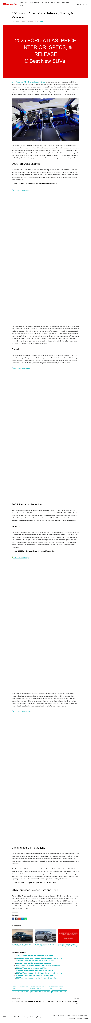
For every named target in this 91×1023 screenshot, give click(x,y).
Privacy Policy (82, 1015)
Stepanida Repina (19, 21)
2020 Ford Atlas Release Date (41, 991)
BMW (31, 3)
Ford (26, 3)
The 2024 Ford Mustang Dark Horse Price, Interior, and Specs (38, 965)
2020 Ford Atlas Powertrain (39, 989)
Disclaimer (74, 1015)
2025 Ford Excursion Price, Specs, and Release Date (34, 975)
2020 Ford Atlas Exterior (56, 986)
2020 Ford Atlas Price (56, 989)
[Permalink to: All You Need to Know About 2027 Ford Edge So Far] (45, 936)
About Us (61, 1015)
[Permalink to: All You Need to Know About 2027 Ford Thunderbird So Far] (22, 936)
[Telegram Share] (22, 919)
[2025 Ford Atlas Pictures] (45, 368)
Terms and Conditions (75, 1018)
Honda (58, 3)
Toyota (36, 3)
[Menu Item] (78, 4)
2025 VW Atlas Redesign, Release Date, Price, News (34, 956)
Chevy (47, 3)
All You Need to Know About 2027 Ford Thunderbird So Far (22, 945)
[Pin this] (19, 919)
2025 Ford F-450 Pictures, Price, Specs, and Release (34, 970)
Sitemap (85, 1018)
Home (21, 3)
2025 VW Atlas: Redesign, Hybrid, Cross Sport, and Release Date (39, 973)
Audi (41, 3)
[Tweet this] (16, 919)
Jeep (67, 3)
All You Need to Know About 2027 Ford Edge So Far (45, 945)
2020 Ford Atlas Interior (20, 989)
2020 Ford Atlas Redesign (21, 991)
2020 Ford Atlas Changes (20, 986)
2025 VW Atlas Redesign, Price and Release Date (33, 963)
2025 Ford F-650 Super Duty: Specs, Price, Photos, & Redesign (68, 945)
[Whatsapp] (25, 919)
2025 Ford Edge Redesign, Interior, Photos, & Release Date (36, 978)
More (21, 5)
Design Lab (28, 1017)
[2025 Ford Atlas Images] (45, 140)
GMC (63, 3)
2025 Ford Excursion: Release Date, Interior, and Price (35, 960)
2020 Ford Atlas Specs (59, 991)
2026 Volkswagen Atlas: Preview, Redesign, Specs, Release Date (39, 958)
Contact (67, 1015)
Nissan (52, 3)
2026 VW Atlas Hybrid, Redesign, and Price (31, 968)
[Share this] (13, 919)
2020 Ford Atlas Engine (39, 986)
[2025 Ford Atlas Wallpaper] (45, 711)
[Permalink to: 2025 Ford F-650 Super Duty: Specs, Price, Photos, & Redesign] (68, 936)
